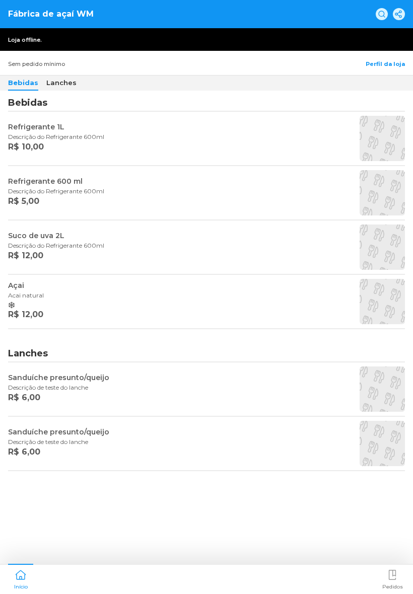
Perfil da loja (385, 63)
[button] (20, 578)
